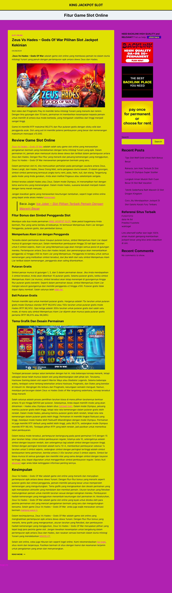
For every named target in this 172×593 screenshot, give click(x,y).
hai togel (101, 542)
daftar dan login (144, 233)
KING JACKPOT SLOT (60, 221)
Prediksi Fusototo (130, 223)
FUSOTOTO (127, 216)
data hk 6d (127, 219)
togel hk (4, 565)
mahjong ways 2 (29, 510)
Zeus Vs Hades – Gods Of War (27, 146)
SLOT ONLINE (17, 35)
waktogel (126, 226)
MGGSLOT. (45, 536)
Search (125, 137)
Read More (18, 554)
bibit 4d (59, 289)
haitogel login (65, 406)
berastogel (49, 197)
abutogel (16, 463)
